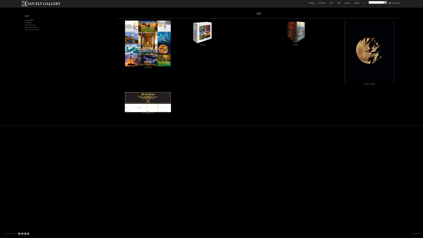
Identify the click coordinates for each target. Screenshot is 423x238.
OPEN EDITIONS (31, 27)
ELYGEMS (28, 23)
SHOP (27, 16)
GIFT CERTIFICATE (32, 30)
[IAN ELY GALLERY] (87, 3)
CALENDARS (29, 20)
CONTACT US (416, 233)
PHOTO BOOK (30, 25)
